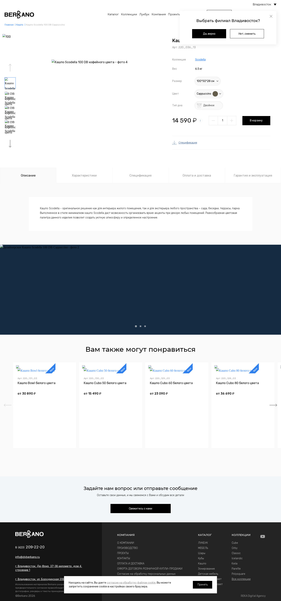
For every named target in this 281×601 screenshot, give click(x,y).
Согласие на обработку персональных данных (146, 574)
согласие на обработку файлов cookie (131, 582)
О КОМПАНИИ (125, 543)
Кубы (201, 558)
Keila (234, 563)
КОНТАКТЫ (123, 558)
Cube (235, 543)
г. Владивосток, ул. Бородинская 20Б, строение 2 (48, 579)
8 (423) (30, 547)
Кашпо (202, 563)
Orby (234, 548)
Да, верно (209, 33)
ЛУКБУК (203, 543)
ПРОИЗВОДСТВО (127, 548)
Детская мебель (208, 574)
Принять (202, 584)
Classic (236, 553)
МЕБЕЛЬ (203, 548)
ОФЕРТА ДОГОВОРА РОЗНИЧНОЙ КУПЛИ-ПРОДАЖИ (149, 568)
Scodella (200, 59)
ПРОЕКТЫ (123, 553)
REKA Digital (253, 596)
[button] (10, 143)
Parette (236, 568)
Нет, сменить (247, 33)
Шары (201, 553)
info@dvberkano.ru (27, 556)
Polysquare (238, 574)
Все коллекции (241, 579)
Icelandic (237, 558)
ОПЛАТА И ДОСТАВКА (130, 563)
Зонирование (206, 568)
